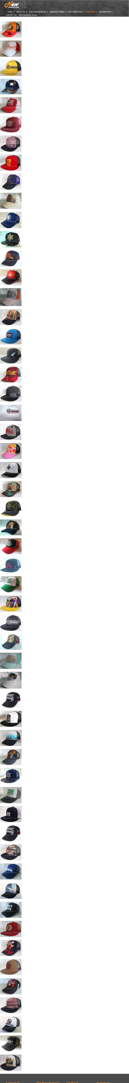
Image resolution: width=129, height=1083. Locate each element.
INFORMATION (104, 12)
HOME (10, 12)
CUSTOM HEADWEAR (37, 12)
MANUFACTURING (57, 12)
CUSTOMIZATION (75, 12)
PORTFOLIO (90, 12)
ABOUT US (20, 12)
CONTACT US (11, 15)
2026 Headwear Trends (28, 15)
